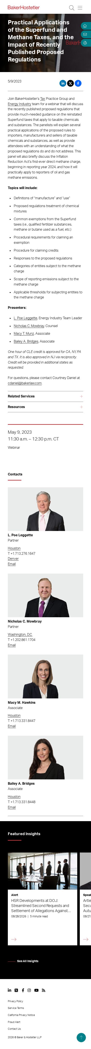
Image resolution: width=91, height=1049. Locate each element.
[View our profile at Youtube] (36, 990)
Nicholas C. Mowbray (29, 326)
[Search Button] (72, 7)
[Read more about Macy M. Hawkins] (45, 676)
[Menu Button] (80, 7)
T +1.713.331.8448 (21, 802)
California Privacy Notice (21, 1015)
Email (12, 564)
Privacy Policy (15, 1001)
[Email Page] (84, 34)
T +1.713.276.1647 (21, 553)
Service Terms (16, 1008)
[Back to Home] (24, 7)
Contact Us (14, 1029)
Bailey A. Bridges (26, 341)
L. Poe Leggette (25, 318)
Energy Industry (19, 104)
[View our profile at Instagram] (29, 990)
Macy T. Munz (24, 333)
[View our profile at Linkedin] (9, 990)
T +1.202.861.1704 (21, 640)
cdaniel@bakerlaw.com (25, 383)
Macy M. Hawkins (22, 702)
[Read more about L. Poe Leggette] (45, 509)
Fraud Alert (14, 1022)
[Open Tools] (84, 43)
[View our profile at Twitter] (16, 990)
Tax (42, 98)
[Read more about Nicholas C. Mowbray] (45, 595)
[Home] (84, 26)
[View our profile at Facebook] (23, 990)
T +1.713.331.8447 (21, 721)
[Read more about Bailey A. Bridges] (45, 757)
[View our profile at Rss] (43, 990)
